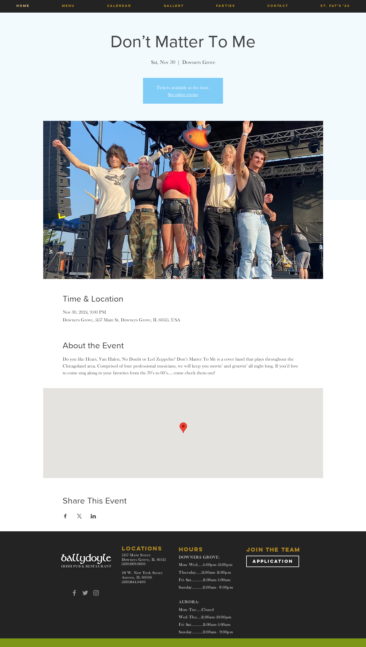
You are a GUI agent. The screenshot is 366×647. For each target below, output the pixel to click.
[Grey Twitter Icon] (85, 593)
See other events (183, 94)
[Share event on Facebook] (65, 516)
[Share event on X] (79, 516)
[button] (68, 5)
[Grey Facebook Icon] (74, 593)
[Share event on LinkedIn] (93, 516)
